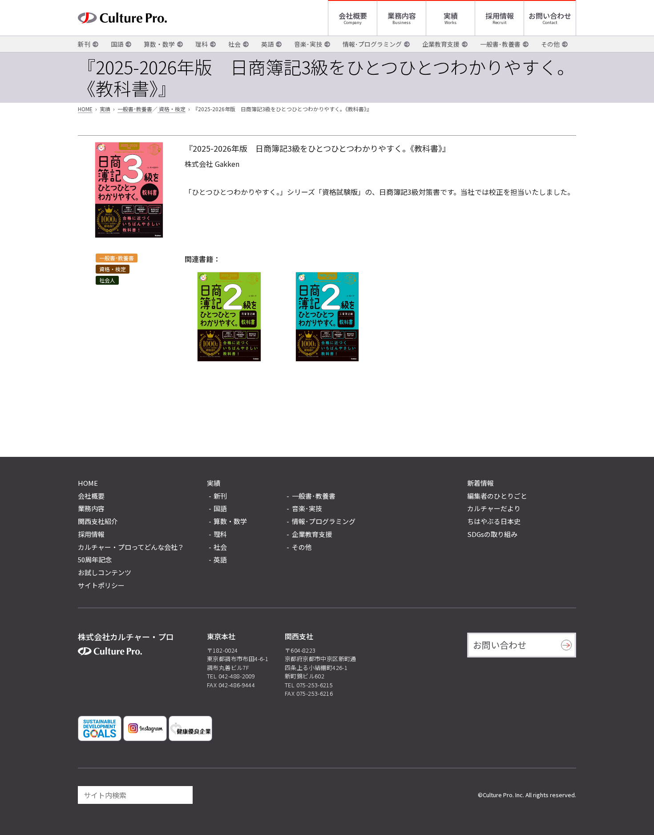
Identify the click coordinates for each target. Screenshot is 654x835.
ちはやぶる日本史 (494, 521)
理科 (201, 44)
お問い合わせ (550, 15)
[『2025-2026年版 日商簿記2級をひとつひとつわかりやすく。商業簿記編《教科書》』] (229, 316)
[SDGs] (99, 728)
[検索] (182, 795)
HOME (85, 109)
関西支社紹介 (98, 521)
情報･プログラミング (372, 44)
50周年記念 (95, 559)
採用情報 (499, 15)
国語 (117, 44)
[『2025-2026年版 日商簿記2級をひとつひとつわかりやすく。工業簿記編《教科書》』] (327, 316)
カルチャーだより (494, 508)
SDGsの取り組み (492, 534)
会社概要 (353, 15)
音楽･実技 (308, 44)
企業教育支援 (441, 44)
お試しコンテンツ (104, 572)
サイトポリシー (101, 585)
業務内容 (402, 15)
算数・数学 (159, 44)
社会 (234, 44)
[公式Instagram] (145, 728)
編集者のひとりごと (497, 495)
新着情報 (480, 483)
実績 (451, 15)
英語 (267, 44)
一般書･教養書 (500, 44)
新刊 (84, 44)
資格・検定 (171, 109)
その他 (550, 44)
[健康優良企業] (190, 728)
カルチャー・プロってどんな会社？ (131, 547)
